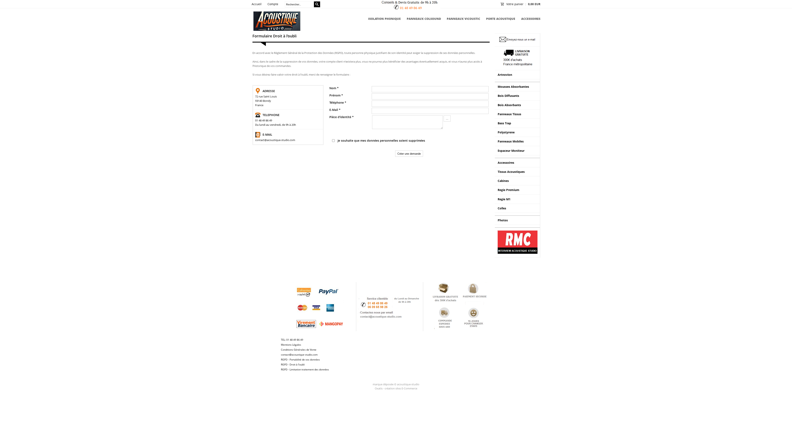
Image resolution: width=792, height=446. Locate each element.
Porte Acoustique (500, 19)
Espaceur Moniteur (511, 151)
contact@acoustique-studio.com (299, 354)
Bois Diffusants (508, 96)
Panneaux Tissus (509, 114)
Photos (503, 220)
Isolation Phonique (384, 19)
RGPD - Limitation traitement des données (305, 369)
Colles (502, 208)
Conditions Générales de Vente (298, 349)
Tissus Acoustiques (511, 172)
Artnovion (505, 75)
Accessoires (530, 19)
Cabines (503, 181)
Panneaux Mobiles (511, 141)
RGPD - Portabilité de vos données (300, 359)
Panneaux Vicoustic (463, 19)
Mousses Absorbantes (513, 87)
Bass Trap (504, 123)
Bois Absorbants (509, 105)
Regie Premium (508, 190)
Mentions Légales (291, 344)
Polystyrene (506, 132)
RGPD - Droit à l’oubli (293, 364)
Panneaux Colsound (424, 19)
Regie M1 (504, 199)
